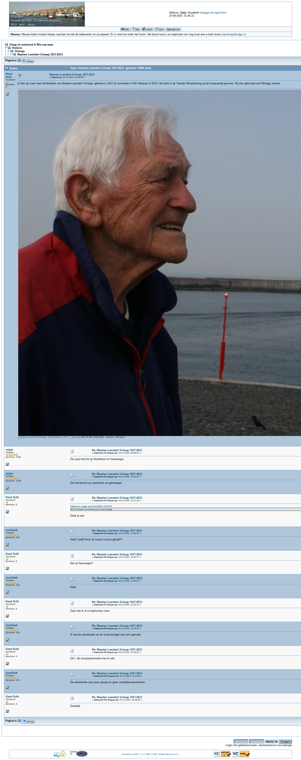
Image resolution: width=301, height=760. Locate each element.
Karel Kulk (9, 75)
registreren (220, 12)
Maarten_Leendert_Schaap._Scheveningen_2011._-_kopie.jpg (50, 437)
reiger (9, 449)
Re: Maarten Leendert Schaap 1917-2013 (117, 450)
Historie (17, 47)
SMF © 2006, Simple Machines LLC (162, 754)
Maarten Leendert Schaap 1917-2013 (40, 54)
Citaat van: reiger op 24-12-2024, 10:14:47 (91, 506)
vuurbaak (11, 530)
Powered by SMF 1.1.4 (133, 754)
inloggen (205, 12)
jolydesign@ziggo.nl (234, 34)
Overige (20, 51)
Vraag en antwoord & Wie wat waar (31, 44)
